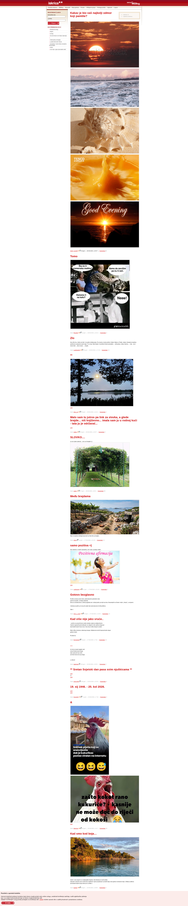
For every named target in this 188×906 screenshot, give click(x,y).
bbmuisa (76, 828)
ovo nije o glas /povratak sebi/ (58, 49)
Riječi (51, 31)
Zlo (72, 338)
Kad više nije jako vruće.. (86, 619)
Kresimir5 (76, 697)
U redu (7, 903)
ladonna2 (76, 664)
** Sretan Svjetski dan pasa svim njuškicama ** (101, 669)
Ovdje (41, 899)
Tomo (73, 256)
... (71, 645)
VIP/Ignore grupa (90, 7)
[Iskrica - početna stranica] (55, 4)
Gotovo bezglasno (82, 594)
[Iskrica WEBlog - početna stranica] (133, 4)
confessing (76, 589)
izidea (75, 432)
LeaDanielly (77, 350)
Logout (116, 7)
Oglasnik (109, 7)
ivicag (51, 33)
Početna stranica (52, 7)
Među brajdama (80, 496)
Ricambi (76, 333)
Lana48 (76, 251)
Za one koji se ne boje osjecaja (58, 35)
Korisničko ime (52, 15)
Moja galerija (75, 7)
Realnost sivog (54, 29)
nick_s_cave (77, 614)
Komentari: (102, 251)
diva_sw (76, 412)
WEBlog (61, 7)
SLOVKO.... (77, 437)
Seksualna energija (55, 40)
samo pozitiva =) (81, 545)
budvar (75, 887)
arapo (75, 491)
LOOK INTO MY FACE (56, 42)
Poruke (83, 7)
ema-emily (76, 681)
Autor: (72, 251)
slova (75, 540)
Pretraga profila (101, 7)
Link (71, 407)
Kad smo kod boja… (83, 833)
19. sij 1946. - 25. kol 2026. (87, 686)
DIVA (51, 47)
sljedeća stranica (127, 16)
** (71, 355)
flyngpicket (76, 640)
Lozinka (50, 18)
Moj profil (67, 7)
